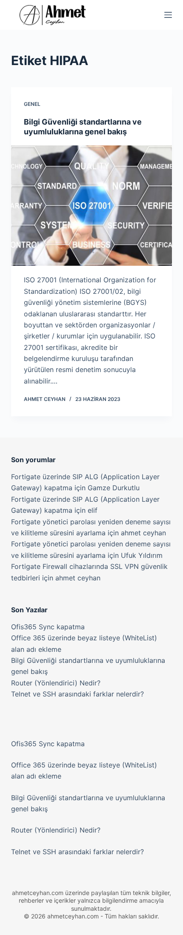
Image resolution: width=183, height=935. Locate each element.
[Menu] (168, 15)
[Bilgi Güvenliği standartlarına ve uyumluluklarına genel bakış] (91, 205)
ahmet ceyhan (143, 533)
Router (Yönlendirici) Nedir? (55, 683)
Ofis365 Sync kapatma (48, 626)
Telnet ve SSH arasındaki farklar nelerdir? (77, 694)
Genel (32, 104)
